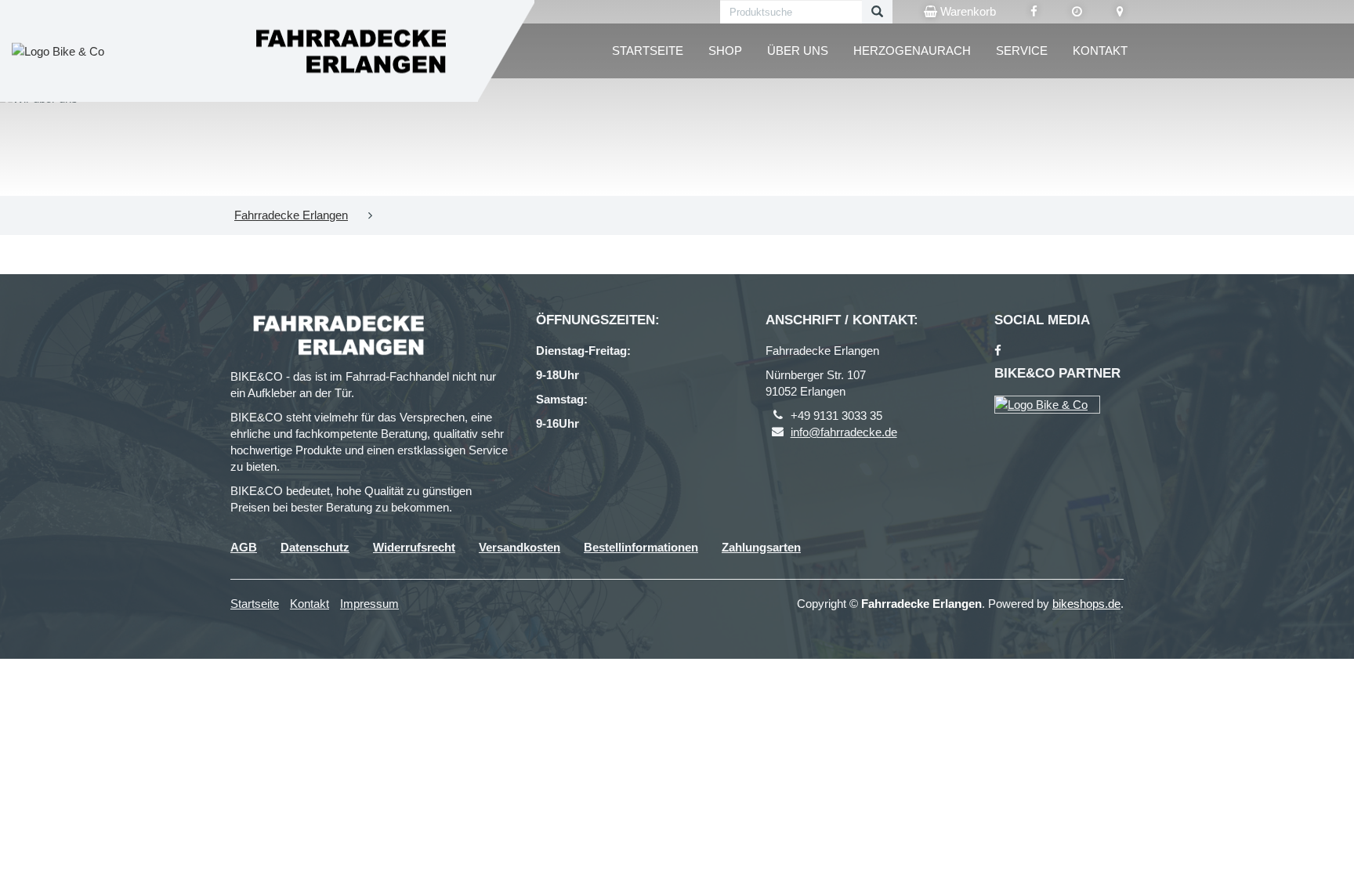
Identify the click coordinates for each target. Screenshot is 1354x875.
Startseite (647, 50)
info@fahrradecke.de (844, 432)
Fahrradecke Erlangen (291, 215)
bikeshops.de (1086, 603)
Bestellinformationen (641, 547)
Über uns (797, 50)
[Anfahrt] (1120, 12)
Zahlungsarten (761, 547)
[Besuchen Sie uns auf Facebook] (1033, 12)
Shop (725, 50)
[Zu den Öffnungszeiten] (1077, 12)
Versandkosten (519, 547)
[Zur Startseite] (348, 51)
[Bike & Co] (1047, 405)
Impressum (369, 603)
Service (1022, 50)
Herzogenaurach (912, 50)
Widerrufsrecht (414, 547)
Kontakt (1100, 50)
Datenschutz (315, 547)
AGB (243, 547)
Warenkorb (966, 11)
